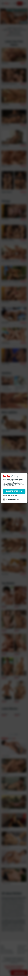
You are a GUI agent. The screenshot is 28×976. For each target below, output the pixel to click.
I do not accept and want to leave (10, 495)
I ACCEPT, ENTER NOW (14, 491)
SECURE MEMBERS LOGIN (12, 499)
